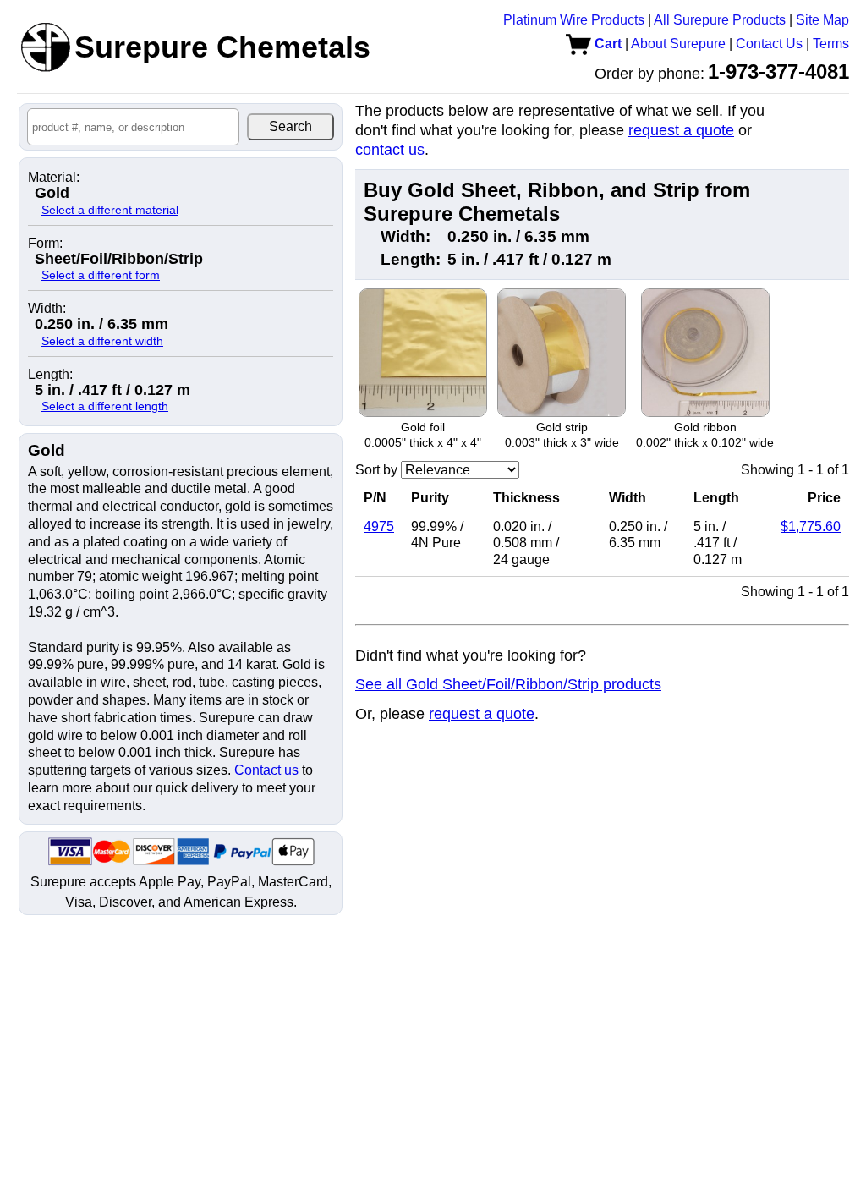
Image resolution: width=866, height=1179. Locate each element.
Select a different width (102, 341)
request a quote (681, 130)
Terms (831, 43)
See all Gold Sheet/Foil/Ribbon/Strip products (508, 684)
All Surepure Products (720, 20)
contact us (390, 149)
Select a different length (104, 406)
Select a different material (109, 210)
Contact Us (769, 43)
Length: (50, 374)
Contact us (266, 770)
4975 (379, 526)
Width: (47, 308)
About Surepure (678, 43)
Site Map (822, 20)
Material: (53, 177)
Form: (45, 243)
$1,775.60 (811, 526)
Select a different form (100, 275)
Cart (606, 43)
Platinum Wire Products (573, 20)
